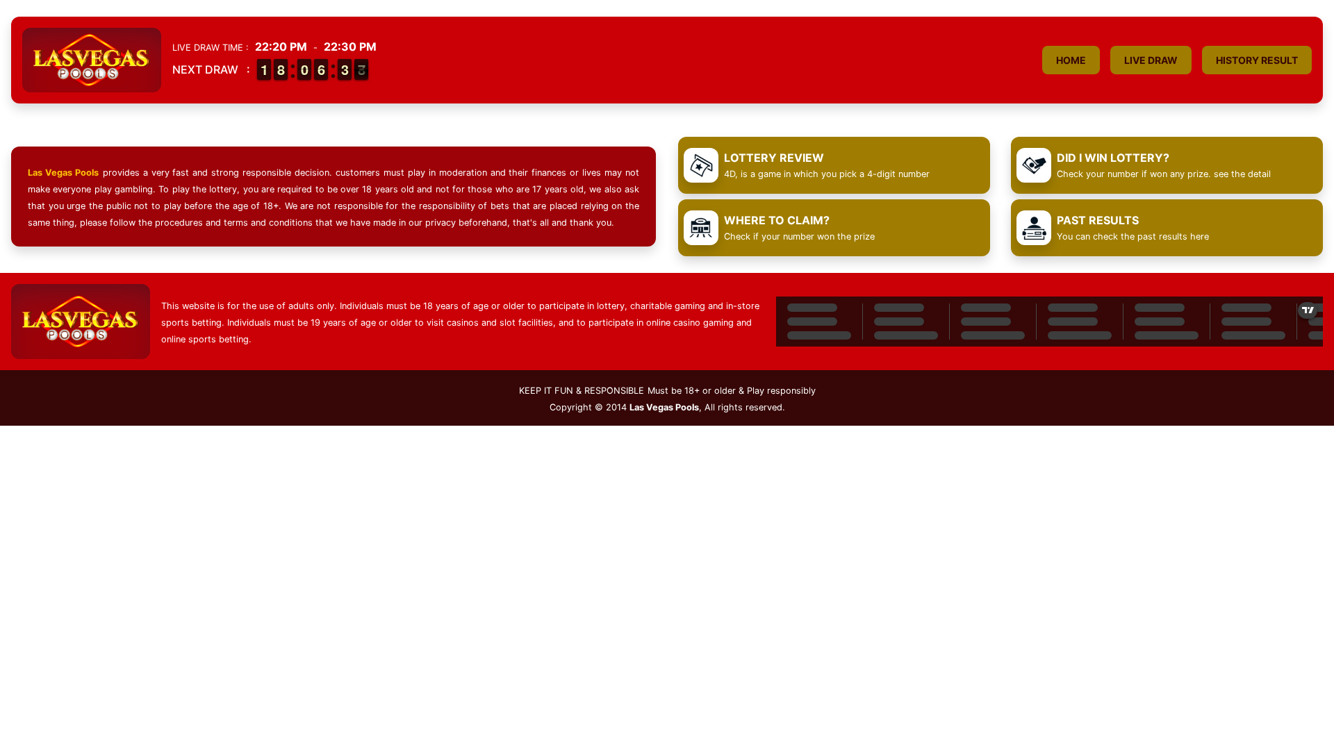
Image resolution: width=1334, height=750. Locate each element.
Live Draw (1151, 60)
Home (1071, 60)
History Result (1257, 60)
